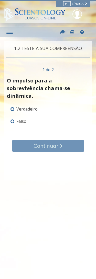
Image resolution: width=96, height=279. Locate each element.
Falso (21, 121)
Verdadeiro (27, 109)
